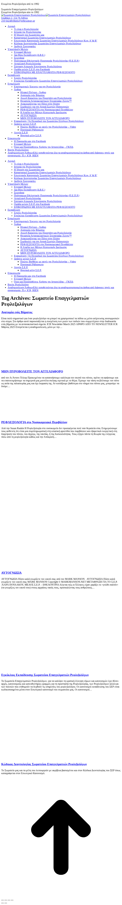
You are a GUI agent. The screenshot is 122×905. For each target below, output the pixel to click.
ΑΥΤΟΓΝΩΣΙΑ (11, 572)
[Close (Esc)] (2, 900)
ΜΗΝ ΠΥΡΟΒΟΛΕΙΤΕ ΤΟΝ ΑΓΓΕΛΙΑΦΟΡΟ (32, 371)
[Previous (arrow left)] (2, 903)
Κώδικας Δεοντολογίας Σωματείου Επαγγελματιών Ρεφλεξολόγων (44, 764)
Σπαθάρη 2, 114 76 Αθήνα (14, 18)
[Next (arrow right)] (5, 903)
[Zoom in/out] (12, 900)
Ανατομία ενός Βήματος (16, 312)
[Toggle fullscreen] (9, 900)
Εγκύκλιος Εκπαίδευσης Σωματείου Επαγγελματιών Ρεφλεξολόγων (45, 675)
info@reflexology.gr (25, 20)
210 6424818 (8, 20)
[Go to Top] (61, 896)
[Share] (5, 900)
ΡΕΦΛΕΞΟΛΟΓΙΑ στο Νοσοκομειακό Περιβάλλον (34, 422)
